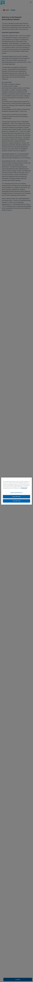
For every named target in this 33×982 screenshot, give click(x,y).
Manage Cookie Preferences (16, 492)
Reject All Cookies (16, 496)
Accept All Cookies (16, 500)
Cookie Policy (24, 488)
